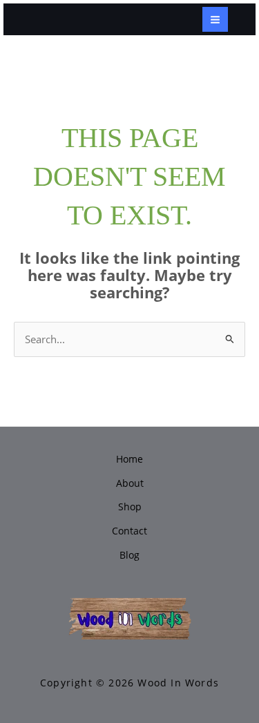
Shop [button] (130, 506)
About (130, 483)
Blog (129, 554)
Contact (129, 530)
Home (129, 458)
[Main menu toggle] (215, 19)
